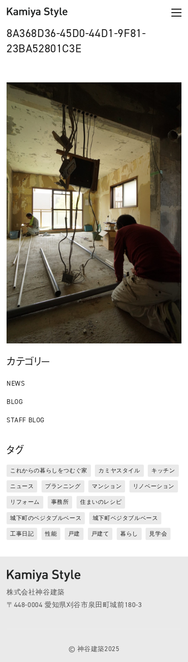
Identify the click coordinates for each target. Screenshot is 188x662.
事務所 (60, 502)
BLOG (15, 401)
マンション (107, 486)
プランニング (63, 486)
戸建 (74, 533)
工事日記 (22, 533)
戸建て (100, 533)
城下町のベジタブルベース (45, 518)
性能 (51, 533)
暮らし (129, 533)
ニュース (22, 486)
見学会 (158, 533)
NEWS (16, 383)
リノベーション (153, 486)
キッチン (163, 470)
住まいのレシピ (101, 502)
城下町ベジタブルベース (125, 518)
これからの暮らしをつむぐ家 (48, 470)
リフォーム (25, 502)
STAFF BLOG (26, 420)
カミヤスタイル (119, 470)
